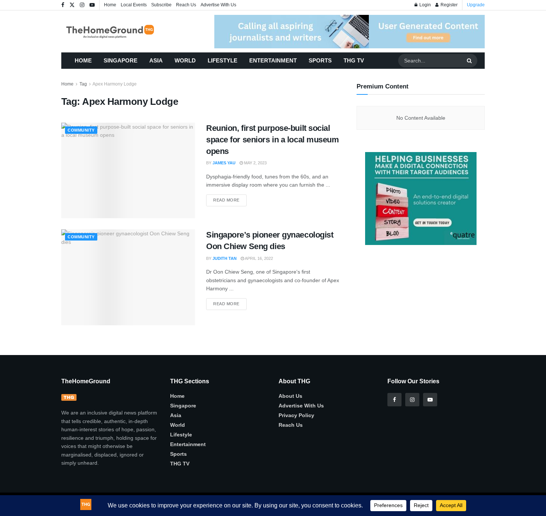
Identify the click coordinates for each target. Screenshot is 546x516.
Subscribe (161, 4)
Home (110, 4)
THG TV (354, 60)
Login (424, 4)
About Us (290, 396)
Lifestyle (222, 60)
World (185, 60)
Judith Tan (224, 258)
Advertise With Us (218, 4)
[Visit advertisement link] (349, 31)
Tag (83, 84)
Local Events (134, 4)
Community (81, 130)
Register (448, 4)
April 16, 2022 (258, 258)
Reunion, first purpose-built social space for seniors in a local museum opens (272, 139)
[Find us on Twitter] (72, 5)
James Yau (223, 163)
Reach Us (186, 4)
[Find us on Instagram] (82, 5)
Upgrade (476, 4)
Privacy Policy (296, 415)
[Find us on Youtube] (92, 5)
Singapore (120, 60)
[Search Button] (470, 60)
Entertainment (273, 60)
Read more (230, 198)
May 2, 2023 (255, 163)
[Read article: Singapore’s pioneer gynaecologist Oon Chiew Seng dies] (128, 277)
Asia (156, 60)
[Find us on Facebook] (62, 5)
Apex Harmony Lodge (114, 84)
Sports (320, 60)
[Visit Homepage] (121, 31)
